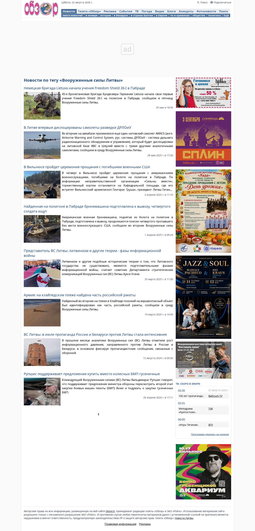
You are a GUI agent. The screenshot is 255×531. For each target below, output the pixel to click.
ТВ (137, 11)
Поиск (223, 11)
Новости (69, 11)
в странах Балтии (142, 15)
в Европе (161, 15)
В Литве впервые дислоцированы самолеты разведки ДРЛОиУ (77, 127)
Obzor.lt (110, 511)
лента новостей (73, 15)
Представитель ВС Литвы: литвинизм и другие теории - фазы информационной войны (92, 253)
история (105, 15)
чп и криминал (180, 15)
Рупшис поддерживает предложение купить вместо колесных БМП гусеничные (92, 373)
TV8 (211, 408)
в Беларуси (121, 15)
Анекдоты (186, 11)
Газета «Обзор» (89, 11)
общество (199, 15)
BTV (211, 424)
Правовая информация (120, 524)
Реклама (110, 11)
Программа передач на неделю (210, 434)
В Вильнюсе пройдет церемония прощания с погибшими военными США (87, 167)
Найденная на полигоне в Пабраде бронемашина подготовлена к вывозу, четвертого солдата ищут (97, 209)
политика (214, 15)
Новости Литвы (184, 518)
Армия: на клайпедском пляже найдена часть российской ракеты (80, 295)
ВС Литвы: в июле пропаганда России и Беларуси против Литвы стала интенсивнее (95, 334)
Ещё (226, 15)
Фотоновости (206, 11)
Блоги (171, 11)
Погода (147, 11)
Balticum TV (215, 396)
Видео (159, 11)
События (125, 11)
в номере (91, 15)
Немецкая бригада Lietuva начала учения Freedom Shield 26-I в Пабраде (84, 88)
